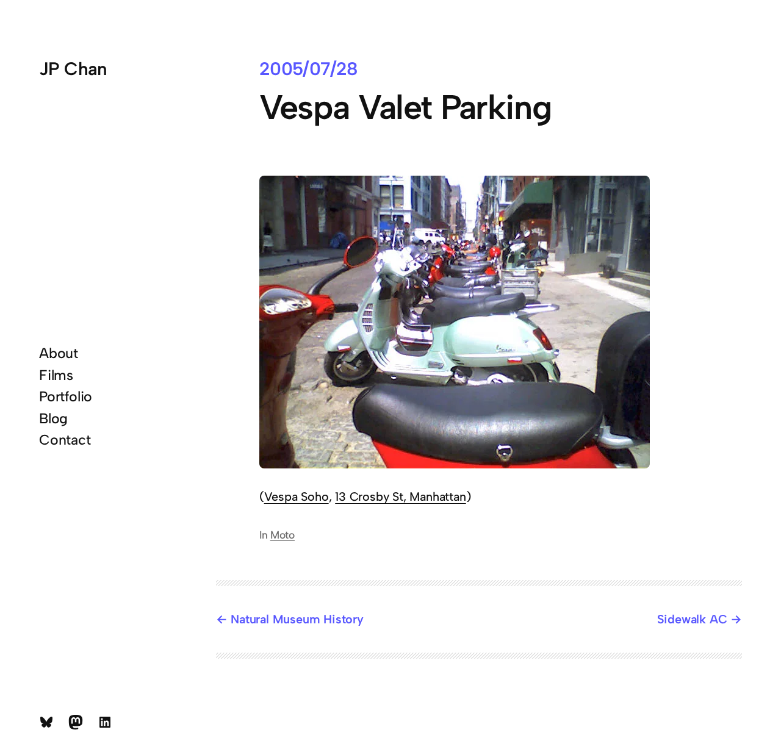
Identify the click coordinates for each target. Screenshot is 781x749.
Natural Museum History (297, 619)
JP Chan (73, 68)
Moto (282, 534)
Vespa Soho (296, 496)
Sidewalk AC (692, 619)
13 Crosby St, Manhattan (400, 496)
